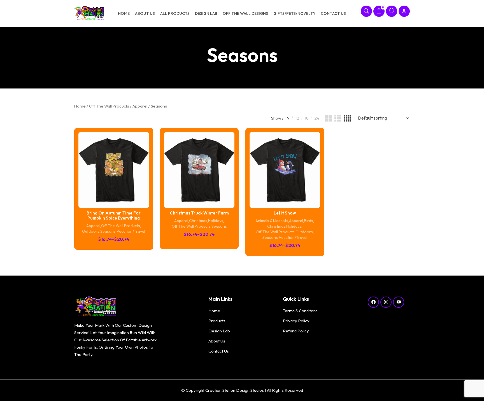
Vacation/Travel (131, 231)
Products (216, 320)
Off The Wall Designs (245, 13)
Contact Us (333, 13)
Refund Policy (296, 331)
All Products (175, 13)
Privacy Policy (296, 320)
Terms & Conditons (300, 310)
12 (297, 118)
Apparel (139, 106)
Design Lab (206, 13)
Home (124, 13)
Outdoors (90, 231)
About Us (145, 13)
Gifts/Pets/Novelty (294, 13)
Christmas (198, 220)
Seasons (108, 231)
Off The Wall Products (109, 106)
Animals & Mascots (271, 220)
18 (307, 118)
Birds (308, 220)
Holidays (215, 220)
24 (316, 118)
